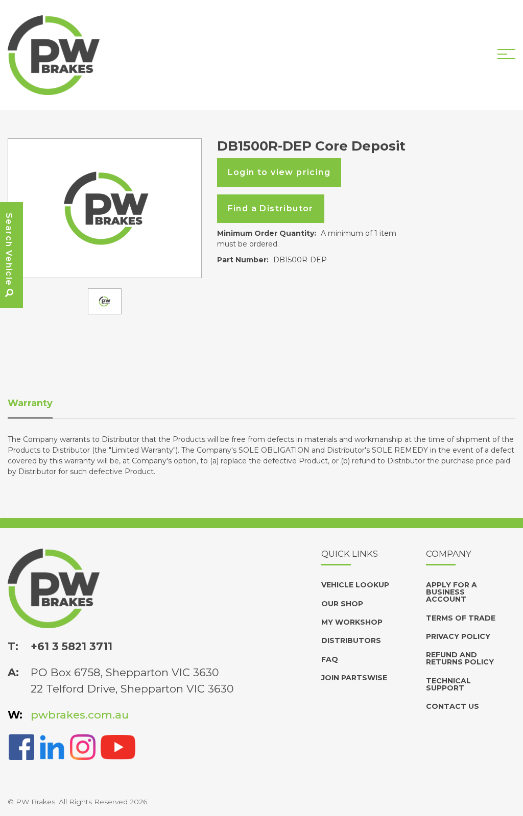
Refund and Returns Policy (460, 658)
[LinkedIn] (52, 745)
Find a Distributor (271, 208)
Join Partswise (354, 677)
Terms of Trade (460, 618)
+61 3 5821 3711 (71, 646)
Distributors (351, 640)
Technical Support (448, 684)
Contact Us (452, 706)
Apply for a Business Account (451, 592)
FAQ (329, 659)
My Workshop (352, 622)
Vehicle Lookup (355, 584)
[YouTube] (118, 745)
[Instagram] (83, 745)
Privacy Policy (458, 636)
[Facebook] (21, 745)
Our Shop (342, 603)
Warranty (30, 403)
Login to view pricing (279, 172)
